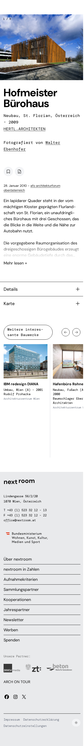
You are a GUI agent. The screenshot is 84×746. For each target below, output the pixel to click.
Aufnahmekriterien (21, 579)
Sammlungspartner (21, 589)
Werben (11, 630)
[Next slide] (78, 47)
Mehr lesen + (42, 251)
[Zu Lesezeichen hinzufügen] (8, 171)
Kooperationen (17, 599)
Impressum (12, 719)
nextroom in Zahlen (21, 569)
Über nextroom (18, 559)
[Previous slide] (6, 47)
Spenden (12, 640)
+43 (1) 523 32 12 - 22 (27, 515)
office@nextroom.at (20, 520)
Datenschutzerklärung (41, 719)
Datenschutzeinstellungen (25, 726)
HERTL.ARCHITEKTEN (24, 129)
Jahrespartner (17, 609)
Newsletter (14, 620)
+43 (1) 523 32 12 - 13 (27, 510)
